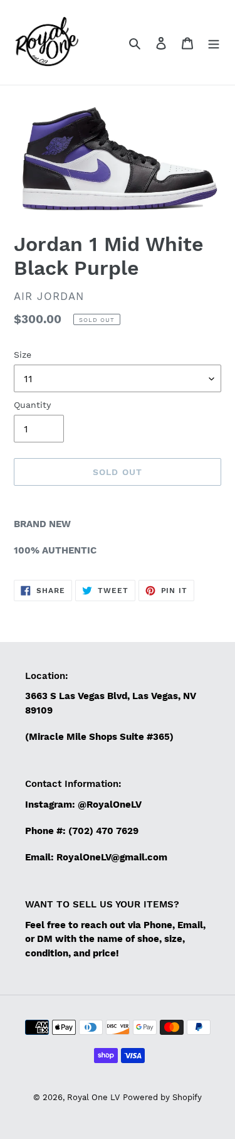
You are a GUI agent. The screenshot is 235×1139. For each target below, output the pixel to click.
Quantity (32, 405)
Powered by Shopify (162, 1097)
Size (22, 355)
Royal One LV (93, 1097)
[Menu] (214, 42)
